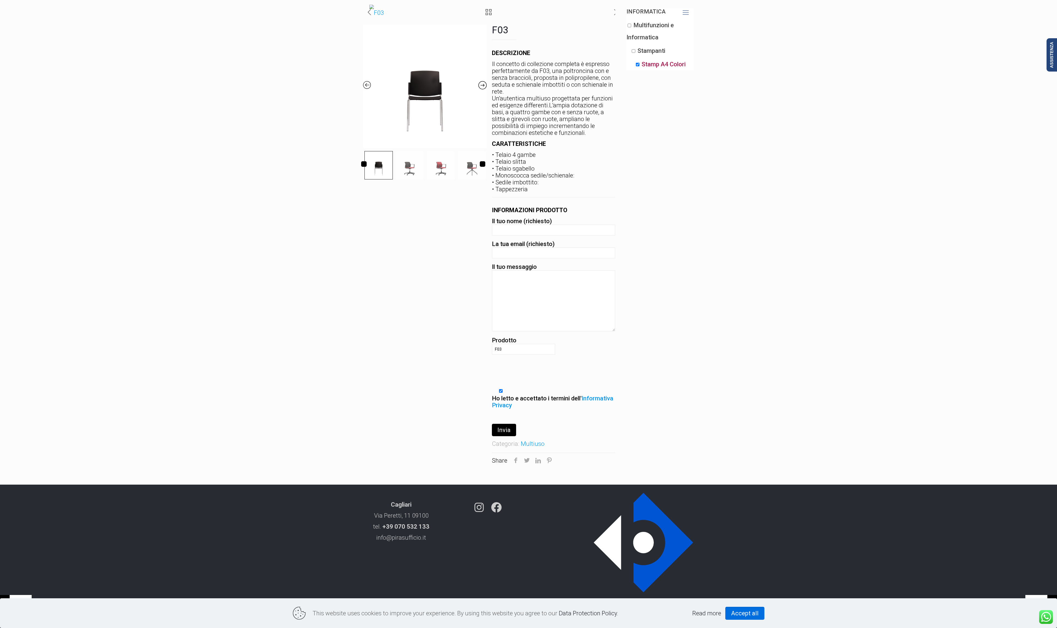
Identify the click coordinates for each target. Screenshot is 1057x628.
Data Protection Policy (588, 613)
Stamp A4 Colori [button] (664, 64)
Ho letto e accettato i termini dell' (552, 402)
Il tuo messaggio (514, 266)
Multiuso (532, 443)
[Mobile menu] (685, 12)
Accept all (745, 613)
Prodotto (504, 340)
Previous (364, 164)
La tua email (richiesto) (523, 244)
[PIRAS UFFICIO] (376, 12)
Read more (706, 613)
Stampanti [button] (651, 50)
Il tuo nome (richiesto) (522, 221)
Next (482, 164)
